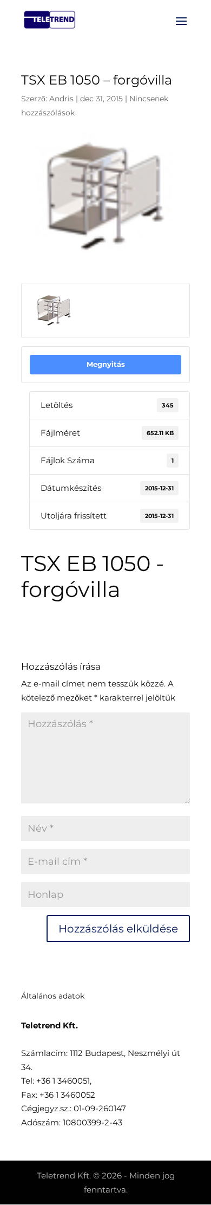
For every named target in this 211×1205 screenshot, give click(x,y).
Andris (61, 98)
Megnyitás (106, 364)
